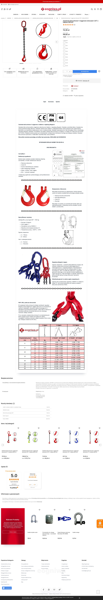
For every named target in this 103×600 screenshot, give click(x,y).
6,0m (67, 65)
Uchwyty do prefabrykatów (7, 579)
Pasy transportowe (5, 584)
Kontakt (63, 570)
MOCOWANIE (24, 14)
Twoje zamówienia (45, 564)
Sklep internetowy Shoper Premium (40, 593)
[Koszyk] (101, 9)
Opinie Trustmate (65, 568)
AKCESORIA (51, 14)
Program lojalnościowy (26, 577)
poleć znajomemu (79, 95)
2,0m (67, 48)
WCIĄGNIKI (42, 14)
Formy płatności (24, 564)
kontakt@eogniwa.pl (14, 4)
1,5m (67, 45)
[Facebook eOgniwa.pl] (2, 9)
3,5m (67, 57)
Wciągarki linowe (5, 577)
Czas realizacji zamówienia (27, 566)
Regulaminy (64, 577)
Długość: (65, 40)
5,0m (67, 62)
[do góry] (98, 592)
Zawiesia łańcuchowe (6, 564)
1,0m (67, 42)
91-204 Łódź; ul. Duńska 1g (88, 566)
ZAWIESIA (15, 14)
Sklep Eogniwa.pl (85, 564)
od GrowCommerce (66, 593)
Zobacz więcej (12, 532)
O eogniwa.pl (64, 564)
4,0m (67, 60)
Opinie (58, 101)
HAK (72, 90)
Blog (62, 573)
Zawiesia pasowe (5, 575)
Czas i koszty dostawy (26, 568)
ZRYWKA (34, 14)
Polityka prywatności (66, 579)
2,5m (67, 51)
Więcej (86, 14)
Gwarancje (39, 501)
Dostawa (51, 101)
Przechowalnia (44, 568)
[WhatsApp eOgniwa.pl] (4, 9)
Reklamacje (23, 573)
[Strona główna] (51, 9)
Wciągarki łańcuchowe (6, 573)
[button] (21, 63)
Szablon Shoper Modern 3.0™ (55, 593)
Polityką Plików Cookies (57, 597)
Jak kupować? (24, 579)
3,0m (67, 54)
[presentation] (4, 42)
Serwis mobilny (65, 566)
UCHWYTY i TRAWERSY (75, 14)
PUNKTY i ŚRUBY (62, 14)
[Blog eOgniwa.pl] (10, 9)
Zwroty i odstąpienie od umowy (28, 570)
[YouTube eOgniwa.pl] (7, 9)
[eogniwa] (74, 86)
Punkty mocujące (5, 570)
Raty (22, 582)
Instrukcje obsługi (65, 575)
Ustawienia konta (45, 566)
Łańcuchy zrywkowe (5, 568)
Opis (44, 101)
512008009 (4, 4)
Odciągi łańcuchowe (5, 566)
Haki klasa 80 (4, 582)
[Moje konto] (95, 9)
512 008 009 (84, 568)
